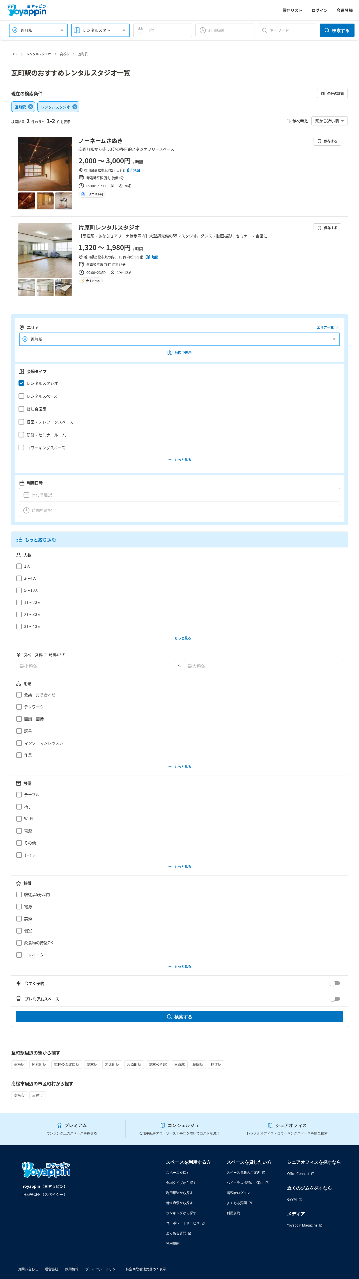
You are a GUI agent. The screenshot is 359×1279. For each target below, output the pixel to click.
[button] (178, 383)
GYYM (292, 1199)
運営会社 (51, 1269)
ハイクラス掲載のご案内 (245, 1182)
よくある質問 (176, 1233)
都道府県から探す (179, 1202)
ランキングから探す (181, 1213)
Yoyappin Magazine (302, 1225)
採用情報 (72, 1269)
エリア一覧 (325, 327)
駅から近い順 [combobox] (327, 120)
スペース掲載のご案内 (243, 1172)
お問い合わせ (28, 1269)
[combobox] (35, 30)
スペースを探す (178, 1172)
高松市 (64, 54)
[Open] (62, 30)
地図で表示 (183, 352)
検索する (340, 30)
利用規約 (173, 1243)
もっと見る (182, 459)
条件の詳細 (335, 93)
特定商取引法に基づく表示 (146, 1269)
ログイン (320, 10)
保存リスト (292, 10)
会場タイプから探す (181, 1182)
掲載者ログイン (238, 1192)
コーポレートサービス (183, 1223)
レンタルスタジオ (38, 54)
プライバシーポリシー (102, 1269)
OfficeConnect (298, 1173)
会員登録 (345, 10)
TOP (14, 54)
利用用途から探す (179, 1192)
